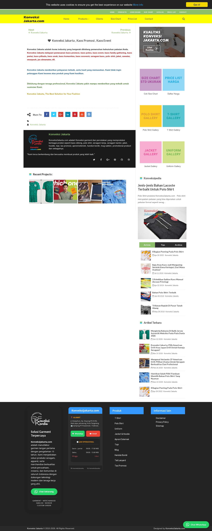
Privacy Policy (162, 422)
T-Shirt (118, 418)
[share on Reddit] (89, 114)
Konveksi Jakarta (35, 528)
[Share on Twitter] (53, 114)
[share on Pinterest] (74, 114)
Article (147, 245)
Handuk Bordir (121, 455)
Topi (117, 444)
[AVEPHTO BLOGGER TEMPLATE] (40, 19)
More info (138, 4)
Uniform (118, 429)
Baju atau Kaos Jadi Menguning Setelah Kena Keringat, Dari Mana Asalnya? (168, 267)
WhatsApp (77, 434)
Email (93, 434)
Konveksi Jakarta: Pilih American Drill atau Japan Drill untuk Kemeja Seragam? (65, 197)
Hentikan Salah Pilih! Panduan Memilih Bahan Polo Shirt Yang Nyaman (114, 197)
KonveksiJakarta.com (175, 528)
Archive (178, 245)
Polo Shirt (119, 423)
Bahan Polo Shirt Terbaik (164, 292)
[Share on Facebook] (46, 114)
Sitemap (160, 426)
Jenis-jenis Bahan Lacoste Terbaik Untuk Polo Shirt (156, 187)
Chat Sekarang (46, 491)
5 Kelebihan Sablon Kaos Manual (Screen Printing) (167, 280)
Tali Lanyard (120, 460)
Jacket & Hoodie (122, 434)
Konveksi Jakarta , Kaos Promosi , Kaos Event (81, 40)
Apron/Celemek (122, 439)
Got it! (197, 4)
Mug (117, 450)
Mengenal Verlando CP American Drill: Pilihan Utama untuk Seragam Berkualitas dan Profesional (90, 198)
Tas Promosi (120, 466)
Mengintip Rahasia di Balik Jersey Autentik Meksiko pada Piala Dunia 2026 (41, 197)
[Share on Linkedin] (67, 114)
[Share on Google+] (60, 114)
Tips (163, 245)
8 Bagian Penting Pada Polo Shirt (168, 251)
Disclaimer (161, 418)
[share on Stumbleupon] (82, 114)
